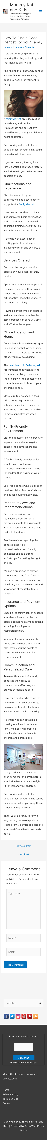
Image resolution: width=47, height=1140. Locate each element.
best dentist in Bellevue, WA (24, 365)
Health (30, 47)
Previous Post (23, 845)
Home (6, 1089)
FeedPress (31, 1062)
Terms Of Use (10, 1098)
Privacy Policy (10, 1094)
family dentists (27, 204)
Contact (7, 1103)
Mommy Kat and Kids (21, 7)
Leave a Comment (14, 47)
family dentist (13, 118)
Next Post (23, 854)
